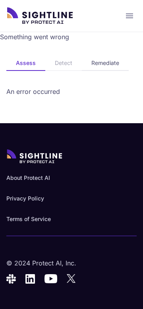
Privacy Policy (25, 198)
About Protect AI (28, 177)
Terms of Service (28, 219)
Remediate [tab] (105, 62)
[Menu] (129, 16)
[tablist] (67, 63)
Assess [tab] (26, 62)
